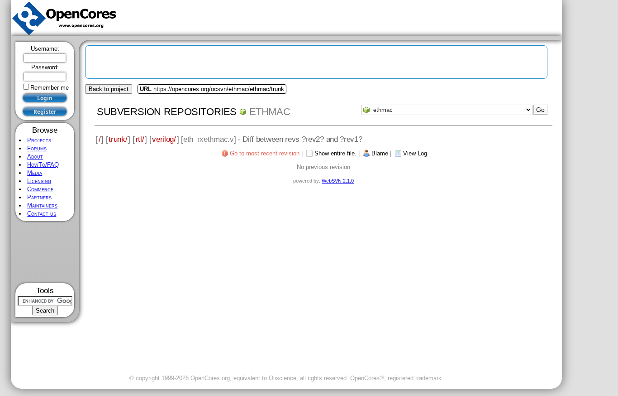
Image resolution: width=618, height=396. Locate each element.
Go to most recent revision (264, 153)
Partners (39, 197)
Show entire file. (335, 153)
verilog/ (164, 139)
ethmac (269, 111)
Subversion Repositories (167, 111)
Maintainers (42, 205)
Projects (39, 140)
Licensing (39, 181)
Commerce (40, 189)
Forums (37, 148)
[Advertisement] (45, 252)
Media (34, 172)
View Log (415, 153)
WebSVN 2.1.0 (338, 181)
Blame (379, 153)
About (35, 156)
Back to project (108, 89)
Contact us (41, 213)
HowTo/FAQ (43, 164)
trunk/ (118, 139)
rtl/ (140, 139)
